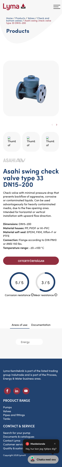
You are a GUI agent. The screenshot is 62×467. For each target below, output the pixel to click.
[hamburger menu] (56, 6)
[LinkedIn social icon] (16, 390)
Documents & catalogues (18, 436)
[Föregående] (52, 124)
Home (9, 18)
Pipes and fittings (14, 415)
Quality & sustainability (17, 448)
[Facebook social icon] (7, 390)
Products (20, 18)
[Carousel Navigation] (31, 121)
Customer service (14, 444)
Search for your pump (16, 433)
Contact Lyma (11, 440)
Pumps (7, 407)
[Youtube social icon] (26, 390)
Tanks (6, 418)
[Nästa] (56, 124)
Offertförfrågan (31, 261)
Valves (31, 18)
